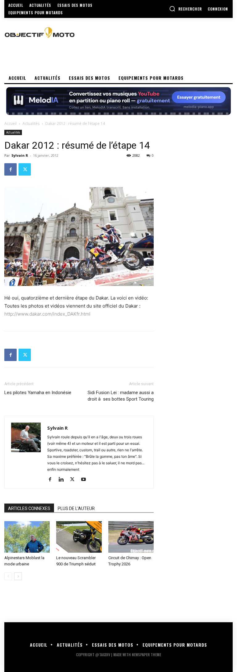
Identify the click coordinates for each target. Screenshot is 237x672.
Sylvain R (19, 155)
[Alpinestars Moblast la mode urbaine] (27, 536)
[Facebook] (10, 169)
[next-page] (18, 576)
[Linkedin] (63, 479)
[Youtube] (86, 479)
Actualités (31, 123)
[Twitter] (25, 169)
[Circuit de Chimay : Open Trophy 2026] (131, 536)
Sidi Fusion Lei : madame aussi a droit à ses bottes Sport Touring (121, 396)
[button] (185, 9)
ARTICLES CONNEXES (29, 508)
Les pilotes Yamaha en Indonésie (37, 392)
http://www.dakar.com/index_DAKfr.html (47, 314)
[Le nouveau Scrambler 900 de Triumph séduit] (79, 536)
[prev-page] (8, 576)
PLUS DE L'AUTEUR (76, 508)
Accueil (10, 123)
